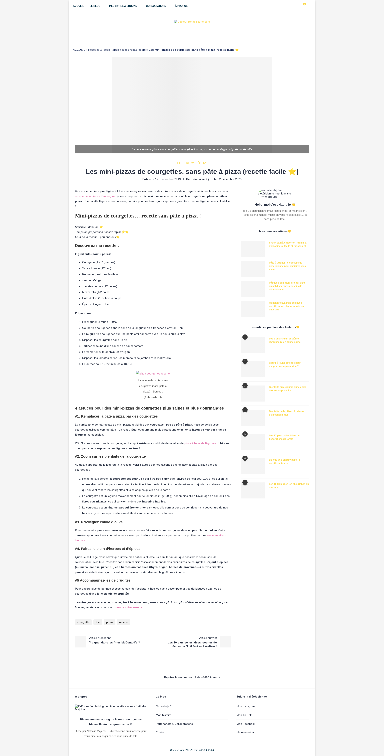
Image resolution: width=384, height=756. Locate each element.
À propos (181, 6)
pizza (109, 622)
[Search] (309, 6)
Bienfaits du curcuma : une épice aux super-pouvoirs (287, 389)
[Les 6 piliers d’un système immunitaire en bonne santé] (253, 345)
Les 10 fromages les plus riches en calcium (289, 486)
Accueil (78, 6)
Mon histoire (163, 715)
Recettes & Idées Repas (103, 49)
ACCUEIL (79, 49)
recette (123, 622)
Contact (161, 732)
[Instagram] (289, 6)
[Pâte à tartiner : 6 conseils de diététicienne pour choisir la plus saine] (253, 269)
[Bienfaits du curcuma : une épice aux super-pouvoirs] (253, 394)
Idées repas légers (134, 49)
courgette (83, 622)
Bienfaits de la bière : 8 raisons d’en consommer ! (286, 413)
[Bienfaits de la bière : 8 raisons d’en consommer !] (253, 418)
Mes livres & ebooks (123, 6)
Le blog (95, 6)
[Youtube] (293, 6)
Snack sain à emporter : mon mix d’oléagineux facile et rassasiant (288, 244)
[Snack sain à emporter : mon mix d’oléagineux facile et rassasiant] (253, 249)
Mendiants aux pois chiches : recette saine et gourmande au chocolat (286, 306)
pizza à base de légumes (200, 443)
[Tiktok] (297, 6)
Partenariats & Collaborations (174, 723)
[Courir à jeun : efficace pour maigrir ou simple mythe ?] (253, 369)
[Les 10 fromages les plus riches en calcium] (253, 490)
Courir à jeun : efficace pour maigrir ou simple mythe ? (285, 364)
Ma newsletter (245, 732)
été (98, 622)
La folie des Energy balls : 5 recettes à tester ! (284, 461)
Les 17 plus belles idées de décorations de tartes (284, 437)
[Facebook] (285, 6)
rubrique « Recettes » (127, 607)
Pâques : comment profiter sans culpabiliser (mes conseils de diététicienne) (287, 286)
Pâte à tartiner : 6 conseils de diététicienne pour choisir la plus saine (287, 266)
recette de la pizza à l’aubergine (95, 196)
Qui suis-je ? (164, 706)
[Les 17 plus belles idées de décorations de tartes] (253, 442)
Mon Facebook (245, 723)
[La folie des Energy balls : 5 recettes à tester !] (253, 466)
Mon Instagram (246, 706)
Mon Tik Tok (244, 715)
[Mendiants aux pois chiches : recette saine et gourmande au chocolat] (253, 309)
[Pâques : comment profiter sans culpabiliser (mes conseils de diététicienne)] (253, 289)
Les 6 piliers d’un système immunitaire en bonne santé (285, 340)
